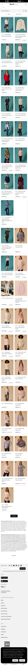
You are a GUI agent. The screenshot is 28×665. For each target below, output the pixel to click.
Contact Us (3, 626)
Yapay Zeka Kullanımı (6, 619)
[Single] (23, 11)
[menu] (2, 4)
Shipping (3, 629)
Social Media (4, 608)
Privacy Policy (4, 613)
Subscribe (22, 568)
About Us (3, 605)
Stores (2, 603)
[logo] (13, 4)
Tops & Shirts (5, 11)
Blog (2, 600)
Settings (15, 660)
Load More (14, 516)
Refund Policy (4, 637)
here (21, 657)
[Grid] (26, 11)
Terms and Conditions (6, 616)
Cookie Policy (4, 611)
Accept (22, 660)
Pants (2, 634)
